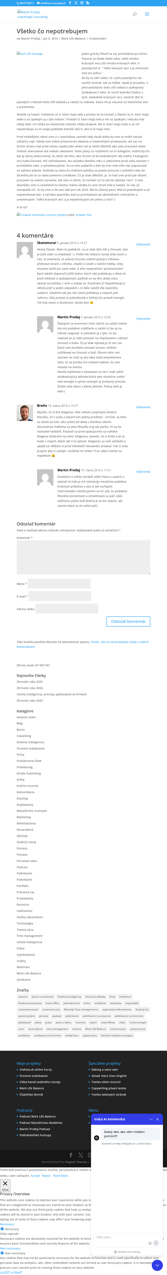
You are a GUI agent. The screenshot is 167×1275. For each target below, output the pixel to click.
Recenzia (23, 904)
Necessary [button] (7, 1224)
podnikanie (72, 1016)
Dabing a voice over (104, 1069)
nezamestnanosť (28, 1009)
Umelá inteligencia (29, 942)
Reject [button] (46, 1176)
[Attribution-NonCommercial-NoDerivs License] (37, 215)
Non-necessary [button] (10, 1248)
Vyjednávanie (26, 955)
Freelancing (25, 767)
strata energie (138, 1022)
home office (52, 1003)
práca (48, 1022)
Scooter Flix (83, 215)
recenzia (81, 1022)
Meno (22, 584)
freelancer (125, 996)
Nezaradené (25, 830)
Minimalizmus (26, 823)
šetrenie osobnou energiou (117, 1035)
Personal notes (27, 861)
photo (61, 215)
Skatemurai (46, 243)
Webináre (23, 967)
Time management (29, 936)
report (93, 1022)
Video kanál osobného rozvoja (40, 1082)
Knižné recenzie (27, 786)
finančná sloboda (95, 996)
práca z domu (63, 1022)
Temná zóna (25, 930)
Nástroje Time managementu (81, 1009)
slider (122, 1022)
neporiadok (131, 1003)
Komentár (25, 538)
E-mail (22, 596)
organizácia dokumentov (116, 1009)
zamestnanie (137, 1029)
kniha (87, 1003)
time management (57, 1029)
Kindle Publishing (29, 773)
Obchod (22, 836)
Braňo (42, 405)
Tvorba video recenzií (106, 1082)
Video (20, 948)
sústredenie (35, 1029)
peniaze (43, 1016)
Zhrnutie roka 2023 (30, 700)
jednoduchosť (72, 1003)
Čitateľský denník (31, 1094)
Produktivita (25, 898)
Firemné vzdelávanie (31, 748)
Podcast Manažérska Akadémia (41, 1123)
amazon (23, 996)
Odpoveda (143, 244)
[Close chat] (157, 1265)
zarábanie (24, 1035)
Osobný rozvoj (26, 842)
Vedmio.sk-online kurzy (36, 1069)
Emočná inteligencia (30, 742)
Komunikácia (25, 792)
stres (21, 1029)
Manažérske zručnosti (32, 811)
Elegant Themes (76, 1162)
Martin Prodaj (30, 38)
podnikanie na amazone (97, 1016)
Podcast (22, 867)
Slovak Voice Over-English (109, 1076)
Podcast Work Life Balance (38, 1116)
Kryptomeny (25, 805)
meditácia (100, 1003)
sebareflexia (108, 1022)
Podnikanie (24, 873)
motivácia (115, 1003)
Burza (21, 729)
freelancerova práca (30, 1003)
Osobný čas (142, 1009)
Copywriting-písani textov (108, 1088)
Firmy (20, 754)
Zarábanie (24, 980)
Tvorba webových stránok (108, 1094)
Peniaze (22, 848)
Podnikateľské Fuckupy (35, 1135)
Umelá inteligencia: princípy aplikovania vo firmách (52, 694)
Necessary (12, 1229)
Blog (20, 723)
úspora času (90, 1035)
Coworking (24, 736)
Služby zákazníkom (30, 917)
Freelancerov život (29, 761)
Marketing (24, 817)
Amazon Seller (26, 717)
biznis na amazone (43, 996)
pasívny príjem (26, 1016)
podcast (57, 1016)
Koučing (22, 798)
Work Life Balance (73, 38)
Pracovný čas (25, 892)
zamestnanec (118, 1029)
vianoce (76, 1029)
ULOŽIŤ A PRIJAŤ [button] (11, 1272)
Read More (60, 1176)
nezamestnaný (51, 1009)
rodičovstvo (24, 911)
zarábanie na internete (47, 1035)
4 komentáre (97, 38)
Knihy (20, 779)
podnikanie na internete (129, 1016)
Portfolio (22, 886)
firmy (112, 996)
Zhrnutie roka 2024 (30, 688)
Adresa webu (26, 609)
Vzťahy (21, 961)
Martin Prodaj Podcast (35, 1129)
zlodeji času (72, 1035)
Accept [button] (35, 1176)
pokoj (38, 1022)
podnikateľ (24, 1022)
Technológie (25, 923)
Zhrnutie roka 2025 (30, 682)
